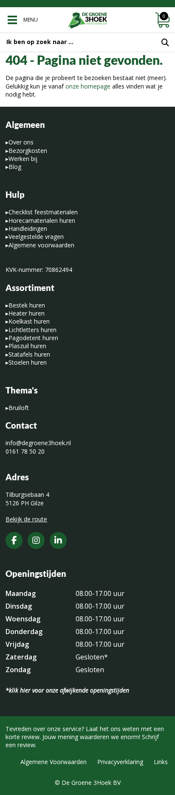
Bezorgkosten (27, 151)
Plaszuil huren (27, 346)
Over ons (21, 142)
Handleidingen (27, 228)
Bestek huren (26, 305)
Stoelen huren (27, 362)
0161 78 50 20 (25, 451)
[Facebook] (14, 540)
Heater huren (26, 313)
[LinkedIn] (58, 540)
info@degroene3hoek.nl (38, 443)
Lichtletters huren (32, 330)
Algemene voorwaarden (41, 245)
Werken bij (22, 159)
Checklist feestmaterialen (43, 212)
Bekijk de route (26, 519)
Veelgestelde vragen (36, 237)
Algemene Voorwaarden (53, 762)
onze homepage (87, 86)
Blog (14, 167)
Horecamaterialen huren (41, 220)
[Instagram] (36, 540)
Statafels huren (29, 354)
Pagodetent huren (33, 338)
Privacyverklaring (120, 762)
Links (161, 762)
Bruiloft (18, 408)
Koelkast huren (29, 321)
